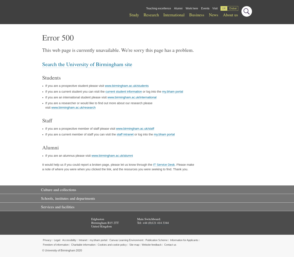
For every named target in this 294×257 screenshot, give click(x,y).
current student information (123, 91)
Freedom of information (56, 244)
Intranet (83, 240)
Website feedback (152, 244)
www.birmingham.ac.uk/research (73, 107)
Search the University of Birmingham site (87, 64)
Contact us (170, 244)
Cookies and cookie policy (112, 244)
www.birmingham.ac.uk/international (132, 97)
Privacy (47, 240)
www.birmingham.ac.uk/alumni (112, 155)
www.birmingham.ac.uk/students (127, 86)
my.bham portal (172, 91)
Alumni (178, 8)
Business (196, 15)
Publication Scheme (156, 240)
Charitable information (83, 244)
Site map (134, 244)
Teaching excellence (158, 8)
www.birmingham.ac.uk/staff (135, 128)
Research (151, 15)
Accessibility (69, 240)
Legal (57, 240)
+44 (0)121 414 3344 (156, 223)
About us (230, 15)
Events (205, 8)
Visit (215, 8)
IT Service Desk (164, 164)
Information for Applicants (184, 240)
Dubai (233, 8)
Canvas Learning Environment (126, 240)
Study (134, 15)
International (174, 15)
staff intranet (125, 134)
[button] (147, 189)
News (213, 15)
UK (224, 8)
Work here (192, 8)
